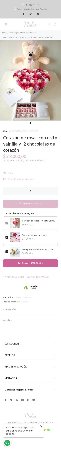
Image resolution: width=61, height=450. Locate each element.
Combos (25, 302)
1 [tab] (30, 123)
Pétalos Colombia (22, 297)
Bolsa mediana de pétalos (34, 235)
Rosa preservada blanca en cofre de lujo (39, 249)
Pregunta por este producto (21, 179)
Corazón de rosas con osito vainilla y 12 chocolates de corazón (39, 221)
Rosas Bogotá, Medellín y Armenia (22, 32)
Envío (10, 173)
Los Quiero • (30, 263)
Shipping (20, 160)
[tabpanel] (30, 80)
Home (4, 32)
